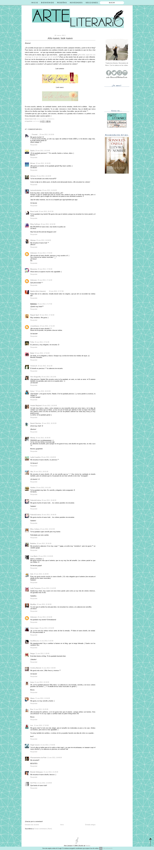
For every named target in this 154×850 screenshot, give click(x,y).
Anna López (34, 628)
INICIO (34, 2)
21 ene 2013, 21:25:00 (51, 772)
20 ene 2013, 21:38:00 (41, 574)
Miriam (32, 163)
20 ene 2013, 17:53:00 (42, 353)
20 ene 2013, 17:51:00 (42, 342)
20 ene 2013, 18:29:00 (49, 405)
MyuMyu (33, 604)
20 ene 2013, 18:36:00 (43, 438)
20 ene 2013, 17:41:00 (47, 326)
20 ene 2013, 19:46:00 (49, 500)
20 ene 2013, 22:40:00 (44, 604)
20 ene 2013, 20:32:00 (47, 529)
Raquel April (34, 315)
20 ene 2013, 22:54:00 (45, 617)
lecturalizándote (35, 190)
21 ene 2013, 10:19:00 (41, 682)
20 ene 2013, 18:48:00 (48, 457)
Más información (107, 848)
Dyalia (32, 150)
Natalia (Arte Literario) (38, 291)
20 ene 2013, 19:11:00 (43, 487)
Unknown (33, 253)
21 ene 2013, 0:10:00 (46, 641)
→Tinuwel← (34, 134)
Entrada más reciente (32, 824)
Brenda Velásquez (36, 772)
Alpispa (33, 240)
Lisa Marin (34, 556)
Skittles (33, 487)
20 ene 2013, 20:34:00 (44, 543)
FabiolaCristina (35, 500)
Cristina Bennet (35, 668)
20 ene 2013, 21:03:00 (45, 556)
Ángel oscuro (35, 745)
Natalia (87, 846)
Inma (32, 682)
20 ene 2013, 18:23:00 (43, 391)
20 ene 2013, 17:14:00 (45, 280)
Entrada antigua (90, 824)
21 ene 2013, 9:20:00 (48, 668)
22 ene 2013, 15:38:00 (44, 783)
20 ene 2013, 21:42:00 (48, 588)
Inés (31, 574)
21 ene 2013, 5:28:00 (42, 653)
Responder (33, 145)
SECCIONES (92, 2)
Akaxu (32, 698)
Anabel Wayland (36, 405)
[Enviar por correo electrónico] (41, 121)
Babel (32, 353)
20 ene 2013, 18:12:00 (48, 377)
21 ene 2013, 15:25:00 (41, 709)
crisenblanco (34, 326)
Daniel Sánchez (35, 423)
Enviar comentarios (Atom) (43, 829)
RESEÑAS (62, 2)
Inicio (62, 824)
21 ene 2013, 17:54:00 (47, 745)
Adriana (33, 176)
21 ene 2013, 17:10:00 (41, 725)
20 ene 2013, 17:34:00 (47, 315)
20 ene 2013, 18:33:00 (49, 423)
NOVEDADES (76, 2)
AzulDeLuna (34, 641)
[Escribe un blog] (43, 121)
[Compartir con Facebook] (47, 121)
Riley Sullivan (35, 224)
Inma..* (32, 391)
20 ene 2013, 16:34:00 (43, 163)
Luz (31, 725)
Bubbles (33, 543)
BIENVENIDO (47, 2)
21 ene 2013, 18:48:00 (54, 757)
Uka (31, 471)
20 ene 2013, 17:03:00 (45, 269)
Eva (31, 709)
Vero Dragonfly (35, 377)
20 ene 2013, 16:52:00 (48, 224)
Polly (32, 342)
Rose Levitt (34, 211)
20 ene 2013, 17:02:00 (45, 253)
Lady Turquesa (35, 588)
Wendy (32, 438)
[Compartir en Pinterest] (49, 121)
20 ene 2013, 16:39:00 (49, 190)
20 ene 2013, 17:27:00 (56, 291)
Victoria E (33, 366)
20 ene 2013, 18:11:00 (45, 366)
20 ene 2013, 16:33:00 (46, 134)
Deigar (32, 653)
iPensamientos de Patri (38, 757)
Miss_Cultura (34, 529)
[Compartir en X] (45, 121)
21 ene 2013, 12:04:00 (42, 698)
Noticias (36, 121)
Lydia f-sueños (35, 457)
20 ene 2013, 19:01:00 (41, 471)
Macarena (33, 269)
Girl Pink (33, 783)
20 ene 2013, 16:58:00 (43, 240)
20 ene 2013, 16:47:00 (46, 211)
